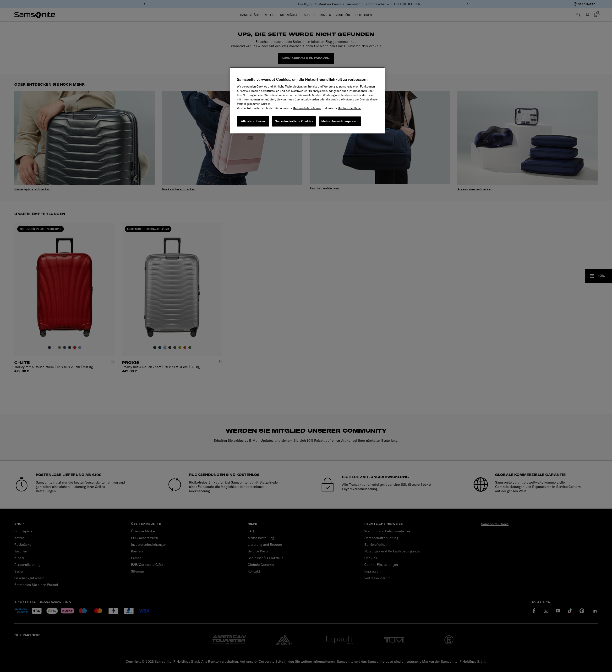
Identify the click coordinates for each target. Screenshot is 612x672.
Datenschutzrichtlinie (307, 108)
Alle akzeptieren (253, 121)
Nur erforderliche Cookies (294, 121)
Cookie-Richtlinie (349, 108)
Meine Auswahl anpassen (339, 121)
